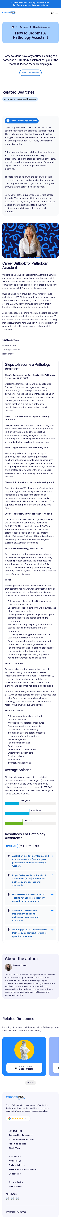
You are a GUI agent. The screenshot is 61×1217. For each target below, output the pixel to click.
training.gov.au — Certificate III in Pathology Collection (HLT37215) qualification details (29, 933)
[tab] (28, 1082)
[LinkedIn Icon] (17, 1198)
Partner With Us (17, 1165)
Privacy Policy (16, 1182)
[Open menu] (57, 13)
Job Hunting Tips (17, 1143)
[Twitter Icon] (12, 1198)
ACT (37, 846)
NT (29, 846)
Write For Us (15, 1160)
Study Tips (14, 1148)
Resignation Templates (21, 1135)
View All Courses (30, 72)
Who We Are (15, 1156)
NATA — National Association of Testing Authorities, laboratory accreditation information (28, 897)
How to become (41, 27)
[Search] (52, 13)
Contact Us (15, 1173)
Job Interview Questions (21, 1139)
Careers (24, 27)
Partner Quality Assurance (22, 1169)
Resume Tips (15, 1130)
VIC (22, 846)
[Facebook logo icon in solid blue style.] (7, 1198)
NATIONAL (11, 846)
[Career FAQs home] (9, 13)
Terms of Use (15, 1186)
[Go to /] (13, 27)
